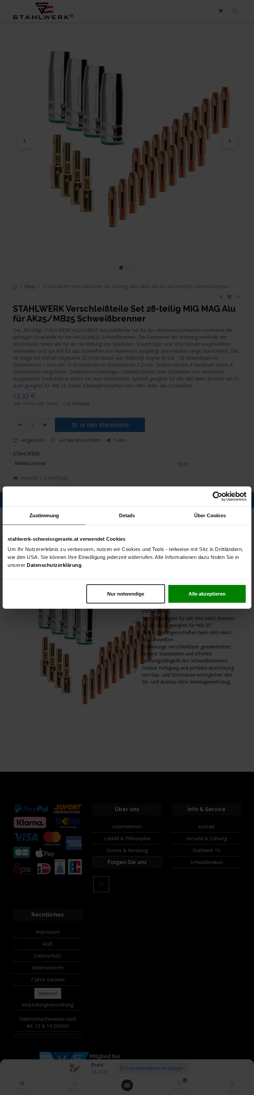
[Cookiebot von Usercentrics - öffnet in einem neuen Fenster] (217, 496)
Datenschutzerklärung (54, 565)
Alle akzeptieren (207, 594)
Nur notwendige (125, 594)
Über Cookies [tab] (210, 515)
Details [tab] (127, 515)
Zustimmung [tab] (44, 515)
